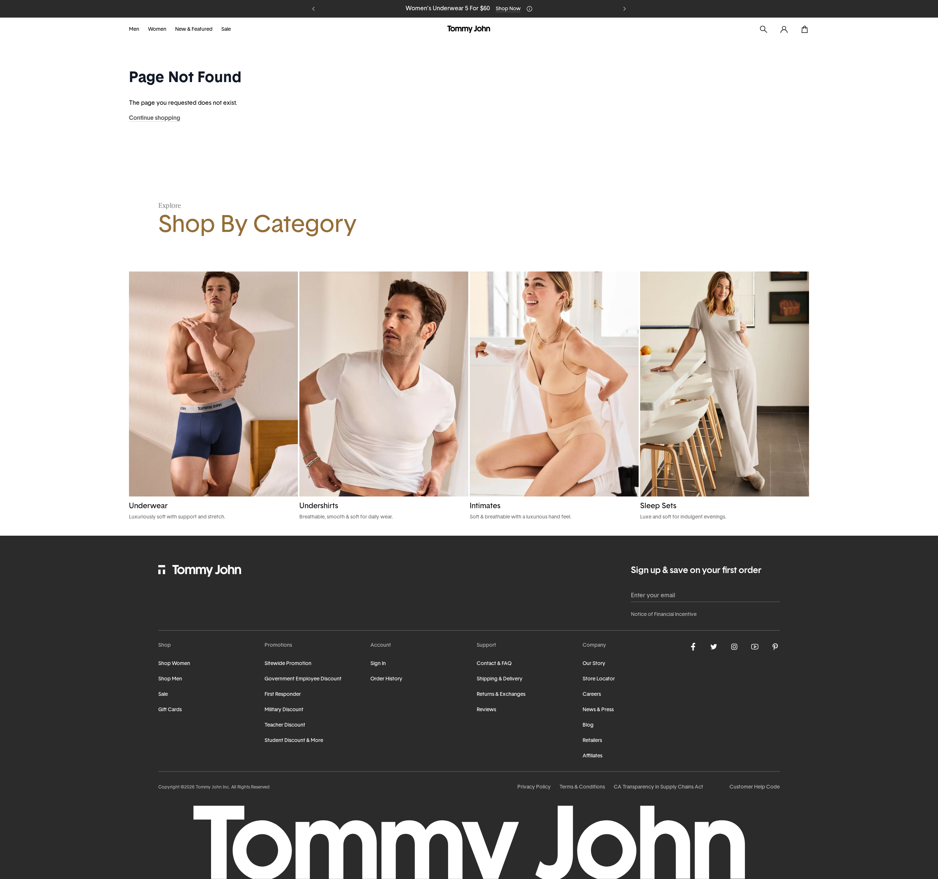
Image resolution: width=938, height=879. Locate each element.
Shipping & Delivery (499, 679)
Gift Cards (170, 710)
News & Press (598, 710)
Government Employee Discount (303, 679)
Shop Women (174, 663)
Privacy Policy (534, 787)
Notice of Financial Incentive (664, 614)
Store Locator (599, 679)
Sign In (378, 663)
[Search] (763, 29)
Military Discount (284, 710)
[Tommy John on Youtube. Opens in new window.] (754, 646)
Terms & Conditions (582, 787)
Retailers (592, 740)
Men (134, 29)
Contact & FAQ (494, 663)
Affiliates (592, 756)
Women (157, 29)
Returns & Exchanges (501, 694)
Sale (226, 29)
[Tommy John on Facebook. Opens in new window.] (693, 646)
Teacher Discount (285, 725)
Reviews (486, 710)
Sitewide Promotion (288, 663)
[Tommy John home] (469, 29)
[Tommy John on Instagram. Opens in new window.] (734, 646)
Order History (386, 679)
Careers (592, 694)
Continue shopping (154, 118)
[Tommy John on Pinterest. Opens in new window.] (775, 646)
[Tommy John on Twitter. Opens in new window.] (713, 646)
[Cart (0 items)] (804, 29)
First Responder (283, 694)
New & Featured (194, 29)
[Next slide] (624, 9)
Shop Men (170, 679)
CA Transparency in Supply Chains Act (658, 787)
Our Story (594, 663)
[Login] (784, 29)
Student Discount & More (294, 740)
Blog (588, 725)
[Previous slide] (314, 9)
